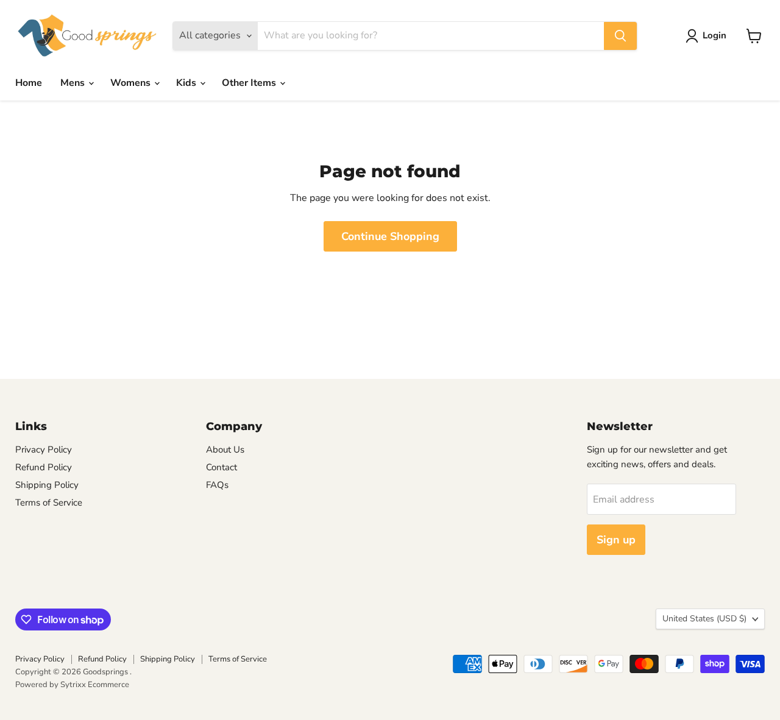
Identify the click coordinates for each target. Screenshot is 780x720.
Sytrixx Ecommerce (94, 684)
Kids (187, 83)
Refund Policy (43, 467)
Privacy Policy (43, 449)
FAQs (217, 485)
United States (704, 618)
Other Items (250, 83)
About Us (225, 449)
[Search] (620, 36)
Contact (221, 467)
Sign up (616, 539)
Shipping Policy (47, 485)
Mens (73, 83)
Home (28, 83)
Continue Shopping (390, 236)
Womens (131, 83)
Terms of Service (48, 502)
